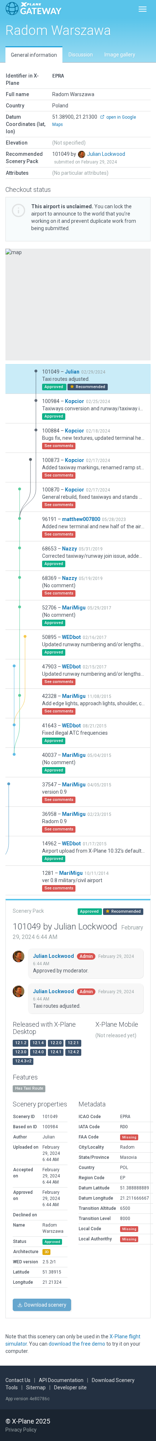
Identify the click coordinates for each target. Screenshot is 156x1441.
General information (34, 55)
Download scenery (44, 1305)
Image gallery (119, 55)
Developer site (70, 1387)
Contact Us (17, 1380)
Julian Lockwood (106, 154)
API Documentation (61, 1380)
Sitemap (36, 1387)
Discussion (81, 55)
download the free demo (77, 1344)
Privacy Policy (21, 1430)
